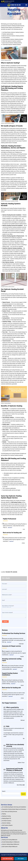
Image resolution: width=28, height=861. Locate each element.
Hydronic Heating (6, 823)
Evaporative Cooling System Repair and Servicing (14, 809)
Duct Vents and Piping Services (9, 811)
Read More (10, 527)
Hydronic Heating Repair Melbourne (10, 844)
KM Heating (6, 716)
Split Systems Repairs (7, 825)
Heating (4, 813)
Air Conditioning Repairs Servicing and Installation (14, 807)
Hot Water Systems (6, 820)
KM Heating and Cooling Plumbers (18, 854)
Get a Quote (21, 858)
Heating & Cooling (6, 816)
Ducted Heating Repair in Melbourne (10, 842)
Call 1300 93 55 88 (7, 858)
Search (3, 791)
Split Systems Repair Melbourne (9, 846)
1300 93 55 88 (16, 5)
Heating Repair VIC (6, 818)
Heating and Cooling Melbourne (9, 839)
